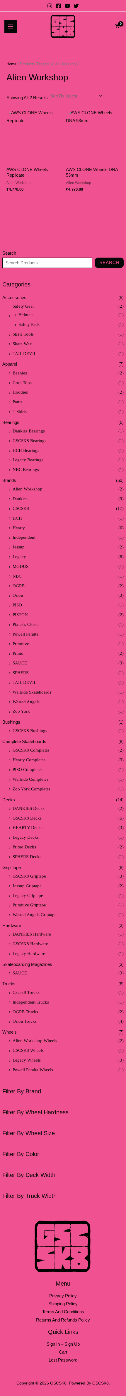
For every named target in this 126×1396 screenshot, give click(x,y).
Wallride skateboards (32, 692)
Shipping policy (63, 1304)
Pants (17, 401)
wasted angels (26, 701)
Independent (24, 537)
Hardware (11, 925)
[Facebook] (58, 6)
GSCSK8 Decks (27, 818)
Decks (8, 800)
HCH (17, 518)
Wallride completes (30, 779)
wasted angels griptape (35, 914)
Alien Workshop (27, 489)
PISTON (20, 614)
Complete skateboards (24, 741)
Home (11, 64)
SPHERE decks (27, 856)
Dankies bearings (29, 431)
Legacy (19, 556)
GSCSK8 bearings (29, 440)
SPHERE (21, 672)
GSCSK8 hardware (30, 943)
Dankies (20, 498)
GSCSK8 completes (31, 750)
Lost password (63, 1360)
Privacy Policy (63, 1296)
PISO (17, 605)
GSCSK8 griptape (29, 876)
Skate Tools (23, 334)
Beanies (20, 373)
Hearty (19, 527)
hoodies (20, 392)
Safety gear (23, 306)
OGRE (19, 585)
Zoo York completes (31, 789)
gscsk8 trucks (26, 992)
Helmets (25, 314)
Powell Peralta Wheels (33, 1069)
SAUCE (20, 663)
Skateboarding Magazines (27, 964)
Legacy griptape (28, 895)
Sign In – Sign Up (63, 1344)
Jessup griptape (27, 885)
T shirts (20, 411)
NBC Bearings (26, 469)
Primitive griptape (29, 905)
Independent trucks (31, 1002)
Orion (18, 595)
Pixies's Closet (26, 624)
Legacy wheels (27, 1060)
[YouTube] (67, 6)
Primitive (21, 643)
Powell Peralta (25, 634)
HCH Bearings (26, 450)
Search (9, 253)
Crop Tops (22, 382)
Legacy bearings (28, 459)
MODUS (20, 566)
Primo (18, 653)
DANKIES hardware (32, 934)
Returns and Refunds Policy (63, 1320)
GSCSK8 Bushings (30, 730)
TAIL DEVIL (24, 353)
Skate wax (22, 343)
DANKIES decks (29, 808)
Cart (63, 1352)
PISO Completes (27, 769)
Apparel (9, 364)
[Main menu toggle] (10, 26)
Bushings (11, 722)
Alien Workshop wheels (35, 1040)
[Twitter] (76, 6)
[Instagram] (49, 6)
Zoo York (21, 711)
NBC (17, 576)
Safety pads (29, 324)
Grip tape (11, 867)
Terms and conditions (63, 1311)
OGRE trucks (25, 1011)
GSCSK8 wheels (28, 1050)
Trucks (9, 983)
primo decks (24, 847)
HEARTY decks (27, 827)
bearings (10, 422)
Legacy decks (26, 837)
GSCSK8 (21, 508)
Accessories (14, 297)
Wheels (9, 1032)
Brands (9, 480)
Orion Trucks (25, 1021)
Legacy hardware (29, 953)
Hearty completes (29, 759)
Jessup (19, 547)
